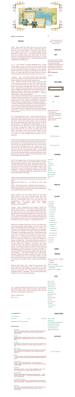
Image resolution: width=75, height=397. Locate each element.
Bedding (16, 385)
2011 (50, 239)
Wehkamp (50, 170)
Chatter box (16, 367)
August (52, 220)
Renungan (50, 297)
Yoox (49, 178)
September (52, 222)
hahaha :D (50, 264)
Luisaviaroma (51, 165)
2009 (50, 206)
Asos (49, 161)
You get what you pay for (20, 379)
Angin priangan (17, 372)
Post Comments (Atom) (23, 321)
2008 (50, 203)
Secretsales (50, 159)
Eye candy (16, 329)
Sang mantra (17, 348)
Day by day (16, 297)
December (52, 235)
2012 (50, 242)
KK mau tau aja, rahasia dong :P (55, 266)
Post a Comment (15, 316)
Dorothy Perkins (51, 174)
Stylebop (50, 168)
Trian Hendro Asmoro (53, 327)
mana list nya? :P (52, 269)
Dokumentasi (51, 286)
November (52, 233)
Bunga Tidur (51, 283)
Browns (49, 167)
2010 (50, 237)
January (52, 207)
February (52, 209)
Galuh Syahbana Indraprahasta (55, 322)
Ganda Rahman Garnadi (53, 324)
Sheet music (51, 301)
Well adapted (53, 230)
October (52, 224)
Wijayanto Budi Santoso (53, 329)
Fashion (50, 290)
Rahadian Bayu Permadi (53, 326)
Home (29, 318)
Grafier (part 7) (53, 228)
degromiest (53, 112)
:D (48, 262)
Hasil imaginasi (51, 294)
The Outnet (50, 163)
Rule (49, 299)
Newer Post (13, 318)
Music (49, 295)
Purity (15, 354)
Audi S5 (49, 189)
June (51, 218)
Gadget (49, 292)
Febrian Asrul (51, 320)
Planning (21, 41)
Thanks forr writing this (53, 259)
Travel (49, 306)
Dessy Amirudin (51, 318)
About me (50, 281)
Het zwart (16, 342)
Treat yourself (17, 361)
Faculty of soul (51, 288)
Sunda (49, 303)
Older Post (43, 318)
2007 (50, 201)
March (51, 212)
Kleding (16, 335)
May (51, 216)
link (57, 110)
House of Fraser (51, 172)
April (51, 214)
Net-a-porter (50, 176)
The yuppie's (51, 305)
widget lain (50, 75)
